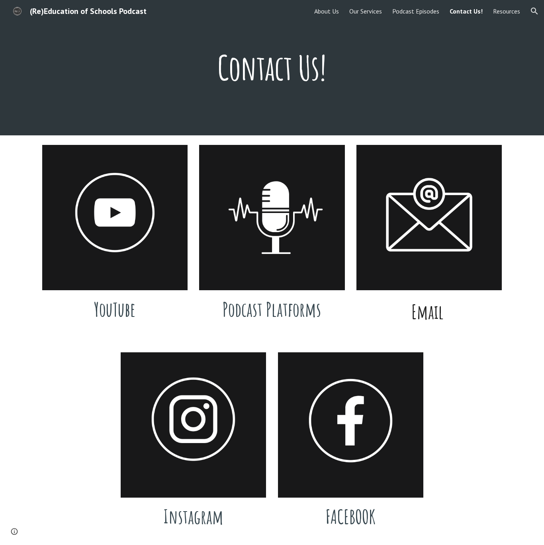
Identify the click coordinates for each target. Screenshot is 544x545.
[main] (272, 67)
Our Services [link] (365, 11)
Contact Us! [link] (466, 11)
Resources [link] (506, 11)
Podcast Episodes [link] (415, 11)
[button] (534, 11)
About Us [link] (326, 11)
